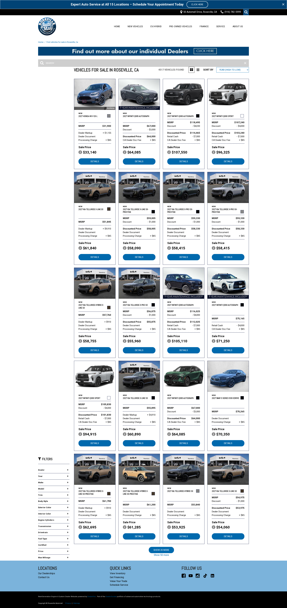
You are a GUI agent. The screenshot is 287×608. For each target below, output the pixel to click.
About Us (238, 26)
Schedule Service (119, 584)
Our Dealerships (46, 573)
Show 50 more (161, 555)
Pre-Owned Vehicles (180, 26)
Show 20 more (161, 550)
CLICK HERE (197, 4)
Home (117, 26)
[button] (246, 12)
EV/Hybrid (156, 26)
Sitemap (76, 603)
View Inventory (117, 573)
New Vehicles (135, 26)
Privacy (68, 603)
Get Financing (117, 577)
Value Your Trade (118, 581)
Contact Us (43, 577)
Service (220, 26)
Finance (204, 26)
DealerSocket (111, 597)
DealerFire (91, 597)
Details (95, 161)
